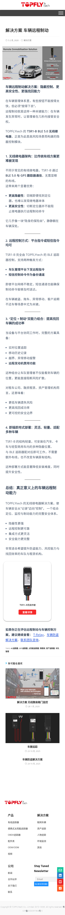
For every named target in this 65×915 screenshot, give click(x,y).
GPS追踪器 (23, 648)
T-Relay (38, 635)
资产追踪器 (50, 648)
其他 (39, 847)
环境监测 (41, 841)
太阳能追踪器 (34, 648)
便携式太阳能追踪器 (18, 828)
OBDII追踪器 (14, 834)
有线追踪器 (13, 822)
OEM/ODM (13, 847)
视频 (10, 853)
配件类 (11, 841)
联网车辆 (41, 822)
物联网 (42, 648)
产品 (11, 815)
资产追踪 (41, 828)
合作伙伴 (12, 879)
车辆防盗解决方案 (32, 759)
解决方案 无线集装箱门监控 (32, 702)
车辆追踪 (32, 746)
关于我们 (12, 885)
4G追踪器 (14, 648)
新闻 (10, 872)
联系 (10, 891)
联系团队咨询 (29, 640)
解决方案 (27, 40)
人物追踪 (41, 834)
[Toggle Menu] (60, 12)
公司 (11, 866)
